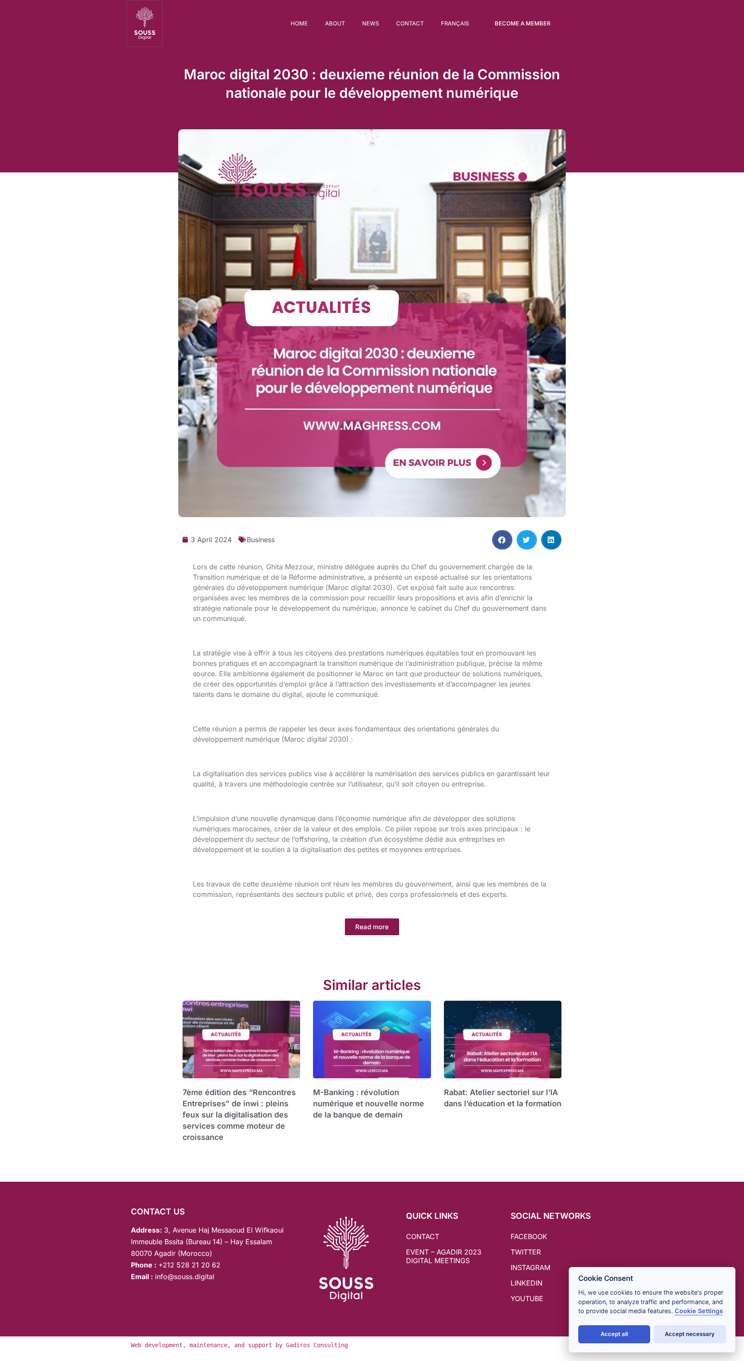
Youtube (527, 1298)
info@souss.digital (183, 1276)
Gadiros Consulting (317, 1345)
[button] (502, 539)
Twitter (526, 1252)
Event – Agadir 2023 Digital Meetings (443, 1256)
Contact (410, 23)
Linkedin (526, 1283)
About (335, 23)
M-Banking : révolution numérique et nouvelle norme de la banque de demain (368, 1103)
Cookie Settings (699, 1310)
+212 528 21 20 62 (189, 1265)
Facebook (529, 1236)
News (370, 23)
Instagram (530, 1267)
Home (299, 23)
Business (261, 539)
